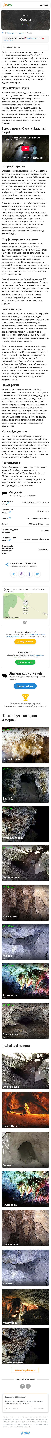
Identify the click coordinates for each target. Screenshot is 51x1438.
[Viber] (21, 574)
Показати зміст (13, 47)
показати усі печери (25, 1370)
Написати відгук (25, 686)
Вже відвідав (26, 662)
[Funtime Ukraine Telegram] (23, 1386)
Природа (10, 33)
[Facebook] (29, 574)
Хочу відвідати (26, 641)
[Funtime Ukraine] (8, 5)
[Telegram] (13, 574)
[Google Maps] (25, 622)
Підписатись (39, 1408)
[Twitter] (37, 574)
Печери (20, 33)
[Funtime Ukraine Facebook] (28, 1386)
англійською (31, 38)
